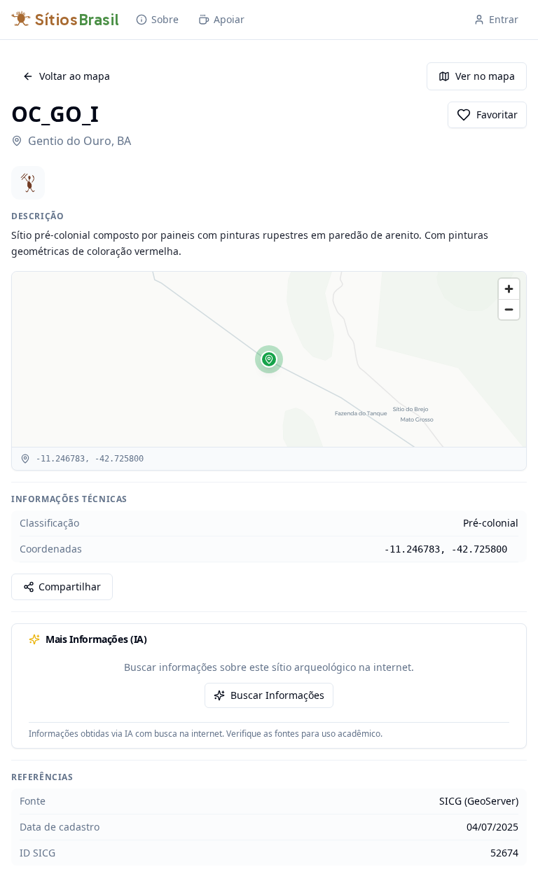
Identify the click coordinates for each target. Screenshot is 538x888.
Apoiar (229, 19)
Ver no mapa (485, 76)
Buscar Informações (277, 695)
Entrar (503, 19)
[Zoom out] (509, 309)
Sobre (165, 19)
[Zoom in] (509, 289)
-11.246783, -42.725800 (445, 549)
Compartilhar (70, 586)
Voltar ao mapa (74, 76)
